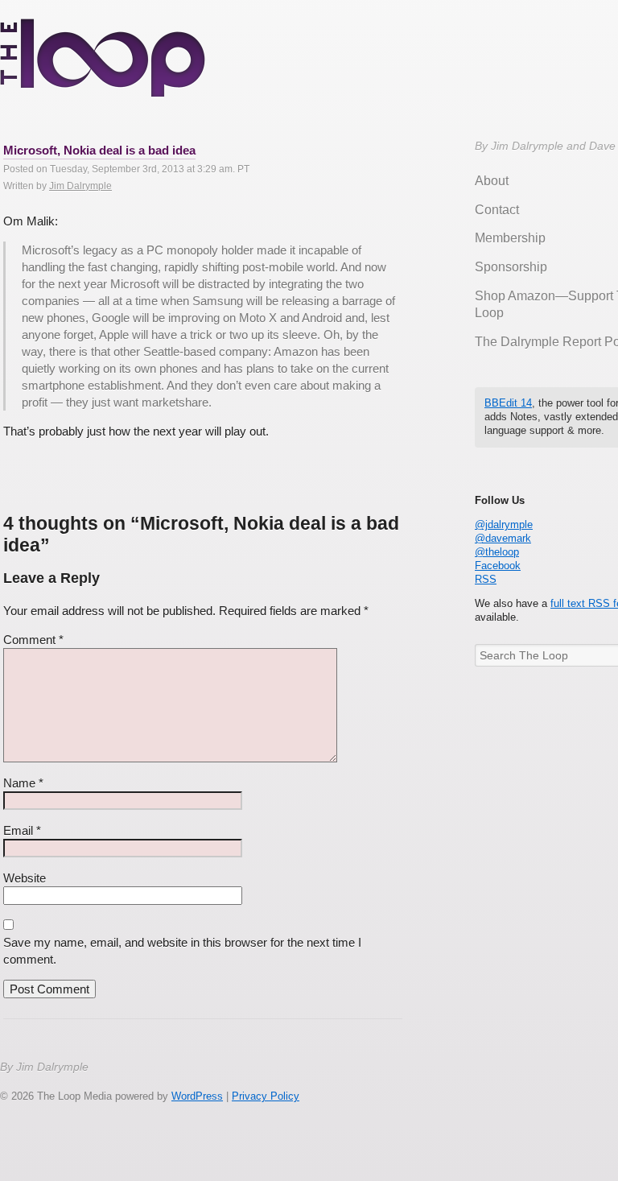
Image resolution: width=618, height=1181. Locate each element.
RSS (485, 579)
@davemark (503, 538)
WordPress (197, 1096)
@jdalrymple (504, 524)
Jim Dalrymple (80, 186)
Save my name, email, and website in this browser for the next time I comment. (182, 950)
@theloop (497, 552)
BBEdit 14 (508, 403)
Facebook (498, 566)
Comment (33, 639)
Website (24, 878)
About (492, 181)
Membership (510, 238)
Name (23, 783)
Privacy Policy (265, 1096)
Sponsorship (511, 267)
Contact (497, 210)
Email (22, 830)
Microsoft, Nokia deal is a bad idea (99, 150)
